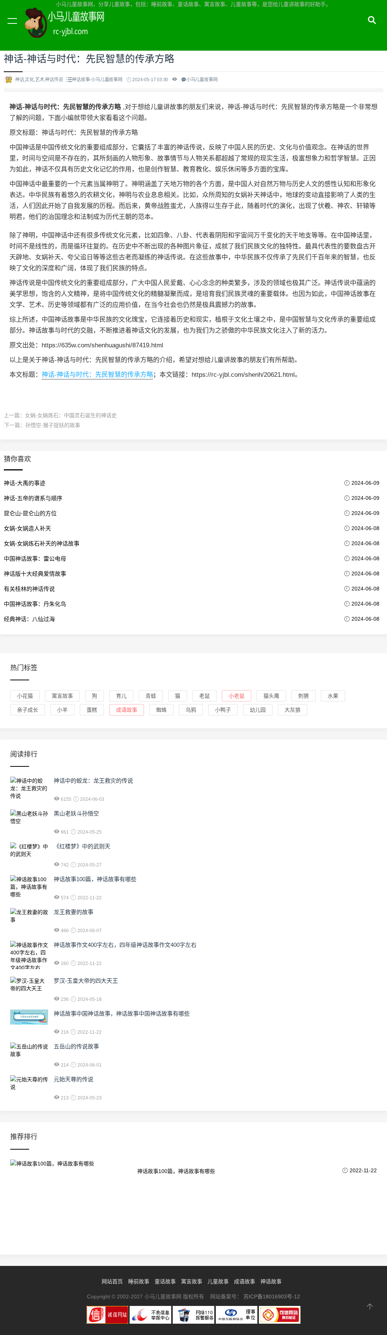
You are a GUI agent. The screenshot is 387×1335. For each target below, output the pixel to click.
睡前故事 (138, 1281)
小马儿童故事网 (72, 29)
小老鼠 (237, 696)
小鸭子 (223, 710)
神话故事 (271, 1281)
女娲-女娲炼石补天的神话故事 (41, 543)
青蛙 (151, 696)
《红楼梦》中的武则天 (82, 846)
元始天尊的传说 (73, 1079)
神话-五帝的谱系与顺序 (33, 498)
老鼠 (204, 696)
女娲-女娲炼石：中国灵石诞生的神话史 (71, 415)
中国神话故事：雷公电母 (35, 558)
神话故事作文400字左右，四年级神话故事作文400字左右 (125, 945)
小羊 (62, 710)
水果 (333, 696)
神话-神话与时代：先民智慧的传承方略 (97, 374)
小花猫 (25, 696)
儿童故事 (218, 1281)
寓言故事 (62, 696)
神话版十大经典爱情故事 (35, 573)
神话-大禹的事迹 (24, 483)
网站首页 (112, 1281)
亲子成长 (27, 710)
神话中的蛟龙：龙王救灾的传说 (93, 780)
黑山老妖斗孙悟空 (76, 813)
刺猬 (303, 696)
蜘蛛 (161, 710)
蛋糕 (92, 710)
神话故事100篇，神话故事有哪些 (95, 879)
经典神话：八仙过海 (29, 619)
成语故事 (126, 710)
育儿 (121, 696)
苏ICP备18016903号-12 (271, 1296)
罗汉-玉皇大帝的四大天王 (86, 980)
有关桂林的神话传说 (29, 589)
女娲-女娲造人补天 (27, 528)
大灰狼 (292, 710)
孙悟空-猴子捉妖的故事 (52, 425)
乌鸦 (191, 710)
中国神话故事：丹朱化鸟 (35, 604)
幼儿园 (258, 710)
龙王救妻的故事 (73, 912)
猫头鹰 (271, 696)
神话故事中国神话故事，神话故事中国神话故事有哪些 (122, 1013)
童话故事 (165, 1281)
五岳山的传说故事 (76, 1046)
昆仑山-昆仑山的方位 (30, 513)
